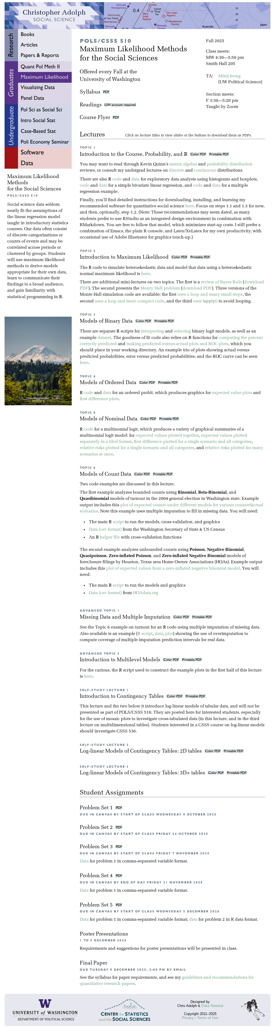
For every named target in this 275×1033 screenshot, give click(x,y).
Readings (92, 105)
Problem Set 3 (97, 847)
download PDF (197, 288)
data (135, 179)
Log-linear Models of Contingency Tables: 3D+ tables (143, 773)
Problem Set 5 (97, 905)
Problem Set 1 (97, 808)
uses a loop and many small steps (210, 294)
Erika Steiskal (212, 1006)
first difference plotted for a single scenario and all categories (193, 442)
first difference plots (99, 399)
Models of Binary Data (107, 321)
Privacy (188, 1018)
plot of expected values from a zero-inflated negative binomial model (173, 568)
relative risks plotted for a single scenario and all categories (137, 448)
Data (84, 861)
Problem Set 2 (97, 827)
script (118, 522)
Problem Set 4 (97, 876)
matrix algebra (183, 164)
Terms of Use (207, 1018)
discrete (176, 170)
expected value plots (232, 393)
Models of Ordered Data (109, 382)
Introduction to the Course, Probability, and (133, 154)
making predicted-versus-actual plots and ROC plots (177, 344)
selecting (182, 331)
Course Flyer (96, 117)
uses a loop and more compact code (129, 301)
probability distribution (229, 164)
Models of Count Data (106, 474)
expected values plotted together (167, 436)
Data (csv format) (105, 530)
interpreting (152, 331)
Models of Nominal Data (109, 419)
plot (169, 634)
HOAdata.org (145, 593)
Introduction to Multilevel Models (121, 660)
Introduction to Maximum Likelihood (125, 257)
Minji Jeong (229, 76)
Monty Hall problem (160, 288)
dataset (104, 338)
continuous (205, 170)
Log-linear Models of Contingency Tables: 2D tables (141, 751)
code (117, 179)
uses (205, 301)
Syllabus (90, 92)
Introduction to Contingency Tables (122, 696)
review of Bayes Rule (221, 282)
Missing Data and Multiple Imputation (126, 617)
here (189, 206)
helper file (110, 537)
